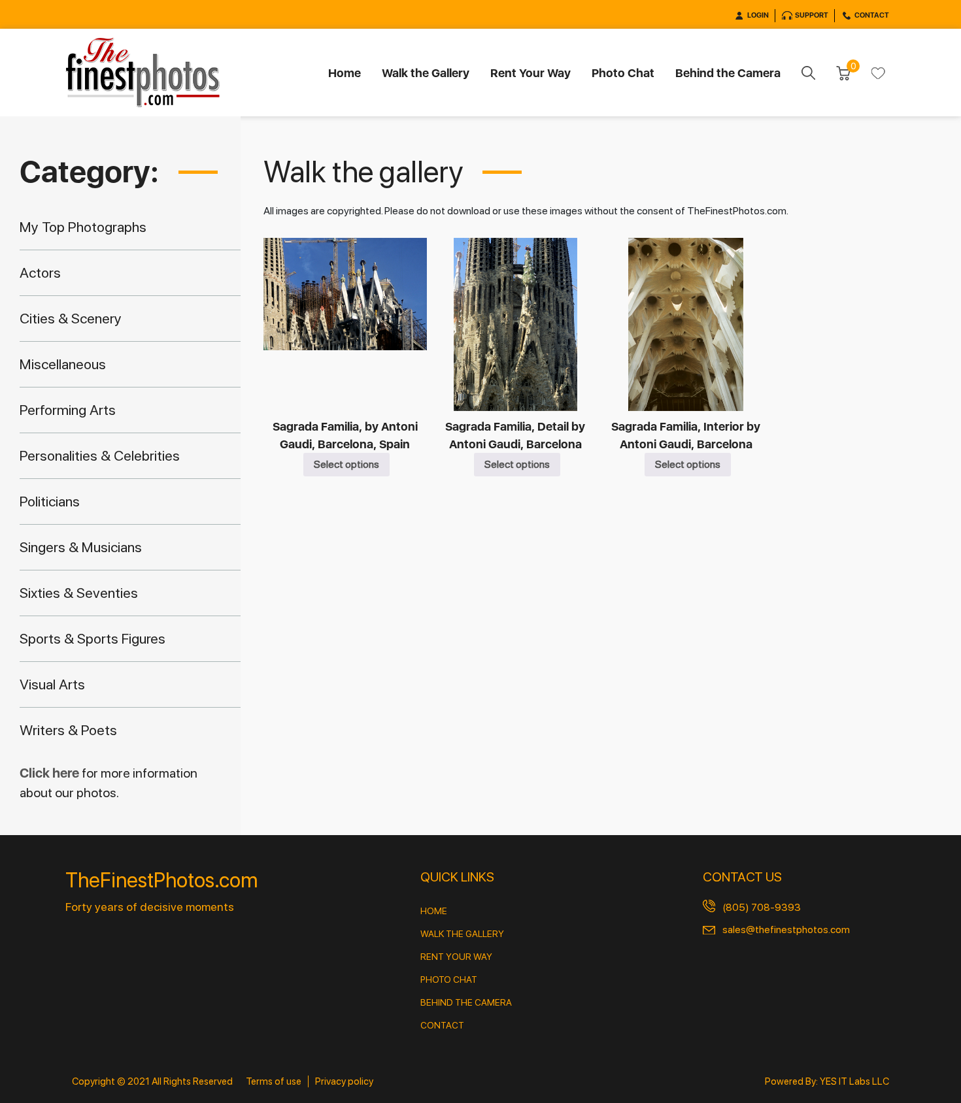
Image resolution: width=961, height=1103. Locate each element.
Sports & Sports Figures (92, 638)
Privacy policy (344, 1081)
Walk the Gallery (425, 73)
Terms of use (273, 1081)
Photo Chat (623, 73)
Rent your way (456, 956)
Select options (346, 464)
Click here (51, 773)
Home (344, 73)
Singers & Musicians (81, 546)
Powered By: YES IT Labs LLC (827, 1081)
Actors (40, 272)
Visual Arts (52, 684)
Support (811, 15)
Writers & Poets (68, 729)
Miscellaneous (63, 363)
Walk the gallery (462, 934)
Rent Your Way (530, 73)
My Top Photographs (83, 226)
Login (758, 15)
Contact (871, 15)
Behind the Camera (728, 73)
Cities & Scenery (71, 318)
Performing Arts (68, 409)
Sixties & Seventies (79, 592)
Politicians (50, 501)
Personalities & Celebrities (100, 455)
